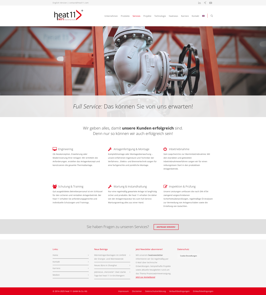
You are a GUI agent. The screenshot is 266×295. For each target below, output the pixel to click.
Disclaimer (137, 291)
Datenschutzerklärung (155, 291)
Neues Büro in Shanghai (105, 265)
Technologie (160, 16)
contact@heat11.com (79, 2)
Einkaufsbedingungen (203, 291)
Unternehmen (111, 16)
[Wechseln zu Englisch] (203, 16)
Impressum (123, 291)
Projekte (147, 16)
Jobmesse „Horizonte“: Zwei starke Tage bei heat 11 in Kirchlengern (110, 274)
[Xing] (205, 3)
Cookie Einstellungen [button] (188, 256)
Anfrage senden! (166, 227)
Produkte (125, 16)
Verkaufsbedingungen (179, 291)
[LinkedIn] (199, 3)
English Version (60, 2)
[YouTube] (210, 3)
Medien (56, 275)
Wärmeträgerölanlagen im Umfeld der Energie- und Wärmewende (110, 257)
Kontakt (195, 16)
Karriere (185, 16)
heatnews (173, 16)
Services (136, 16)
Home (55, 255)
